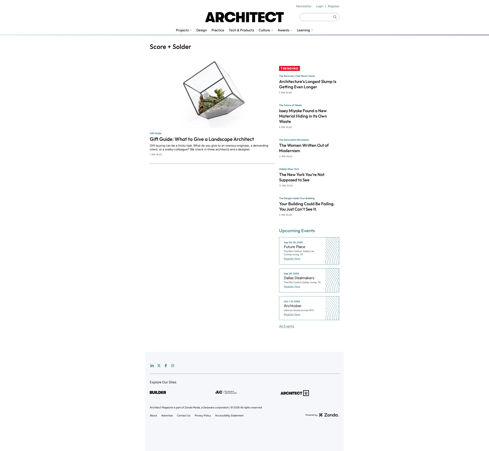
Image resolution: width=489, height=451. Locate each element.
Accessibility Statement (229, 415)
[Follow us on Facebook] (166, 365)
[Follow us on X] (159, 365)
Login (319, 6)
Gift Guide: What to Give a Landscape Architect (202, 139)
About (153, 415)
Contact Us (183, 415)
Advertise (167, 415)
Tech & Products (241, 30)
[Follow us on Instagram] (172, 365)
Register (333, 6)
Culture (264, 30)
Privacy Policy (203, 415)
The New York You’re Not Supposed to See (301, 177)
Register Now (292, 258)
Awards (283, 30)
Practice (217, 30)
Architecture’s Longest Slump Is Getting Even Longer (307, 84)
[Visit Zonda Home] (322, 414)
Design (201, 30)
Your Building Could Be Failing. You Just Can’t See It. (307, 206)
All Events (286, 326)
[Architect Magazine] (244, 17)
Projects (182, 30)
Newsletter (303, 6)
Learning (303, 30)
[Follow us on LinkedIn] (152, 365)
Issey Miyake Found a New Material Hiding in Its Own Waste (303, 116)
